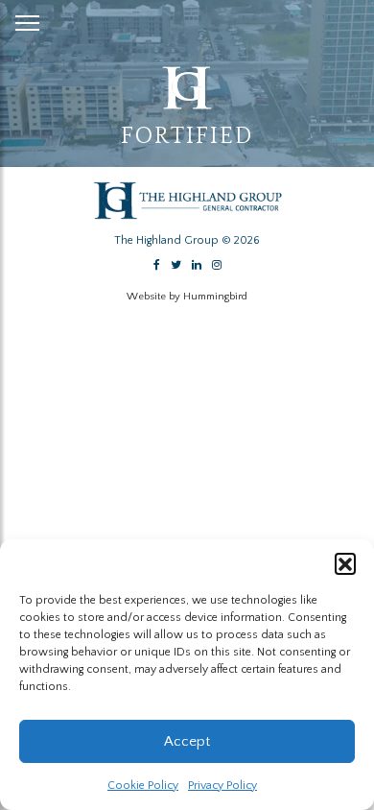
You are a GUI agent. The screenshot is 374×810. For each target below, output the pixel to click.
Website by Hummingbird (187, 296)
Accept (187, 741)
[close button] (27, 19)
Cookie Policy (142, 785)
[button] (345, 563)
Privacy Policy (222, 785)
